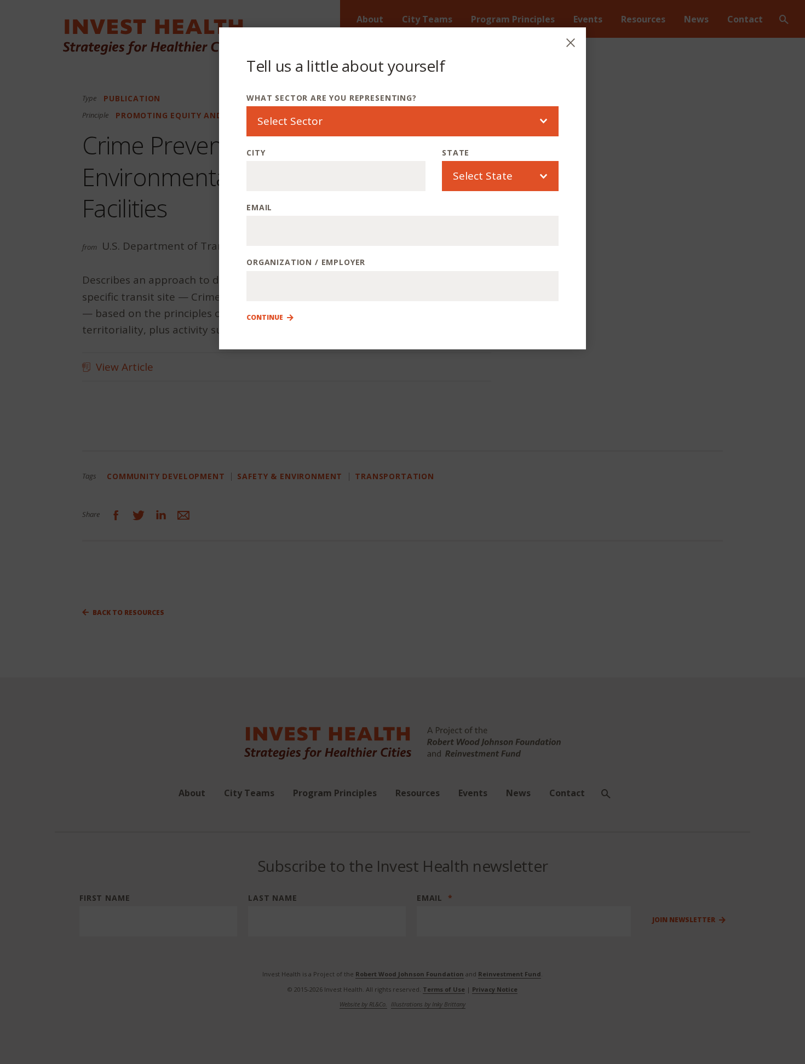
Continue (264, 317)
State (455, 152)
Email (259, 207)
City (255, 152)
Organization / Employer (305, 262)
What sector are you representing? (331, 98)
